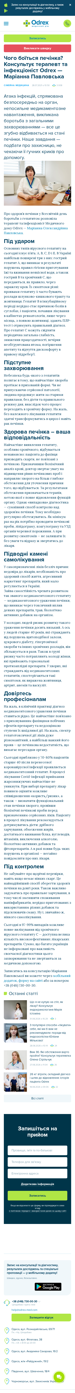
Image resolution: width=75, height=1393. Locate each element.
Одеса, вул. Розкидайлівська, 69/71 (33, 1331)
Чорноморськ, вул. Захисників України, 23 (38, 1381)
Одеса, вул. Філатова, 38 (27, 1341)
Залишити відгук (41, 1317)
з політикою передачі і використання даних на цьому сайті (37, 1211)
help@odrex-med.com (24, 1310)
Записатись (37, 38)
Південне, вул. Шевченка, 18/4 (30, 1371)
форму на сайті (30, 980)
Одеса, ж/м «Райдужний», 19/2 (30, 1361)
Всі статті (37, 1098)
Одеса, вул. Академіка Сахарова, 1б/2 (35, 1351)
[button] (6, 23)
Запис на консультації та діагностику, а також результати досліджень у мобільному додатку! (37, 8)
